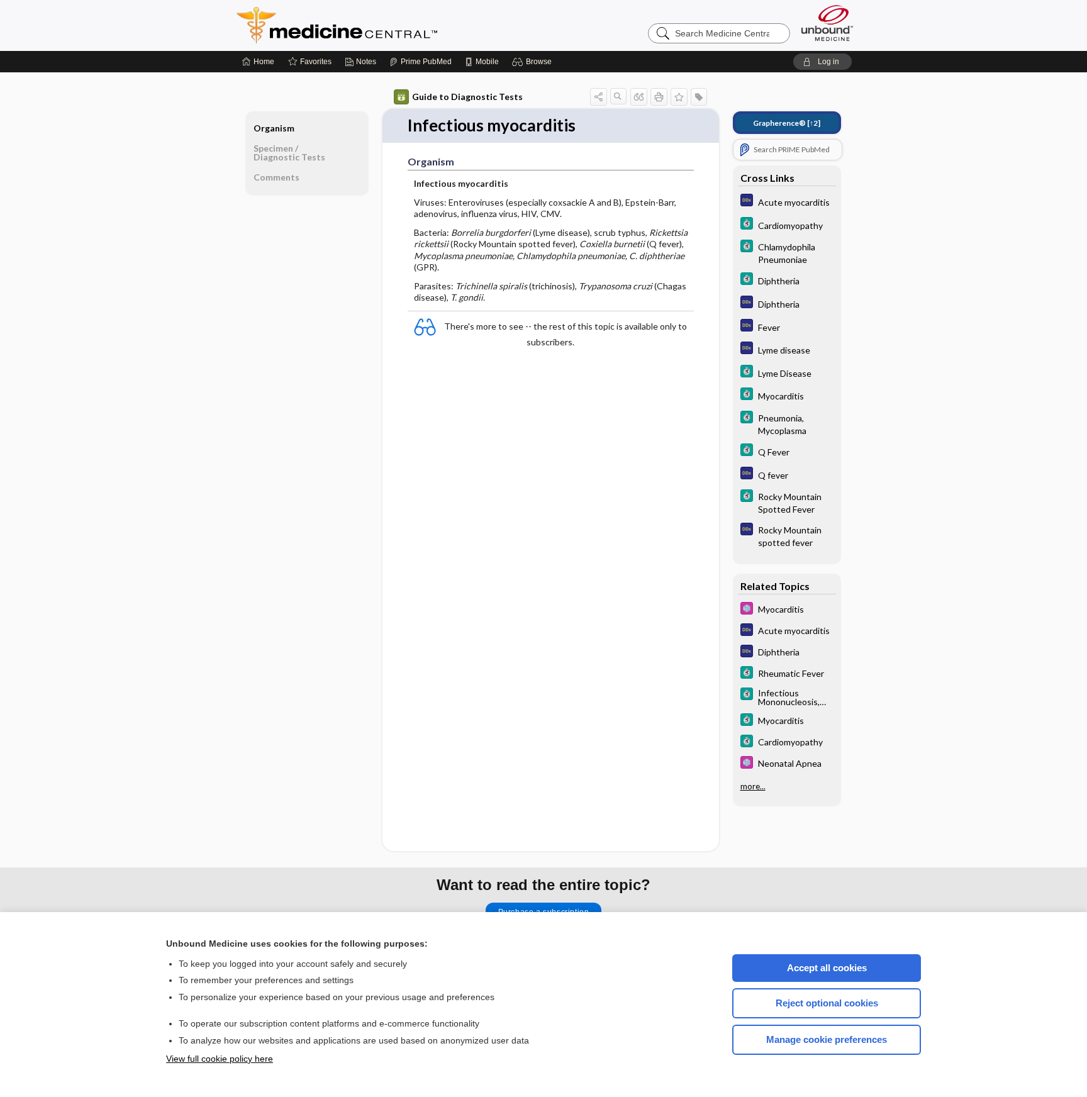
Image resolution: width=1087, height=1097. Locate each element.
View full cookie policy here (219, 1059)
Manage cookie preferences (826, 1039)
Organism (274, 128)
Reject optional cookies (827, 1003)
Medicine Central (392, 25)
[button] (533, 61)
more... (753, 786)
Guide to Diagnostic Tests (467, 96)
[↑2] (786, 123)
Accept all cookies (827, 967)
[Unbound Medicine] (827, 23)
